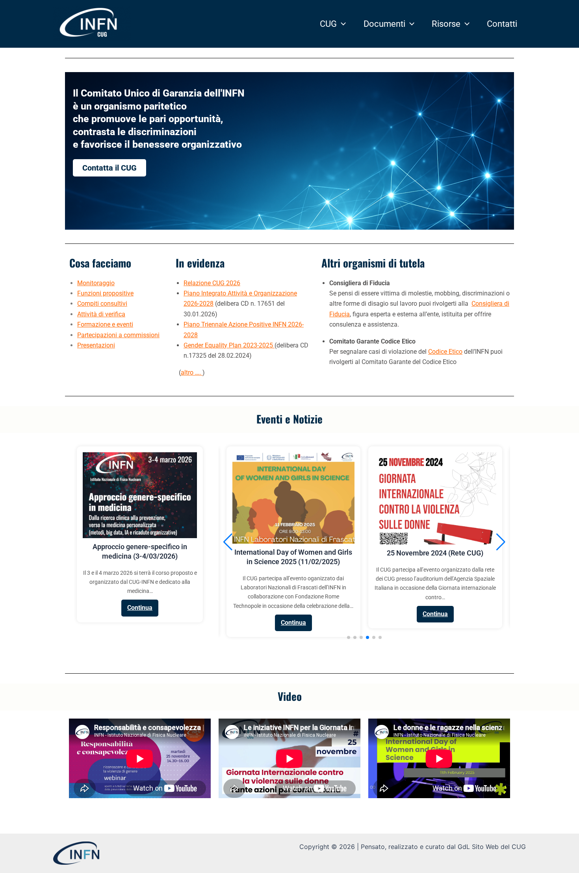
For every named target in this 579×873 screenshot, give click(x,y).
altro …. (191, 372)
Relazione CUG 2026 (212, 283)
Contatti (502, 24)
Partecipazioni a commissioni (118, 335)
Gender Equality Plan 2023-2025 (229, 345)
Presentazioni (96, 345)
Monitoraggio (96, 283)
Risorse (446, 24)
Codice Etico (445, 351)
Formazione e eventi (105, 324)
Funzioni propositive (105, 293)
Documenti (384, 24)
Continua (139, 607)
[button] (341, 24)
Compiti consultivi (102, 303)
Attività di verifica (101, 314)
